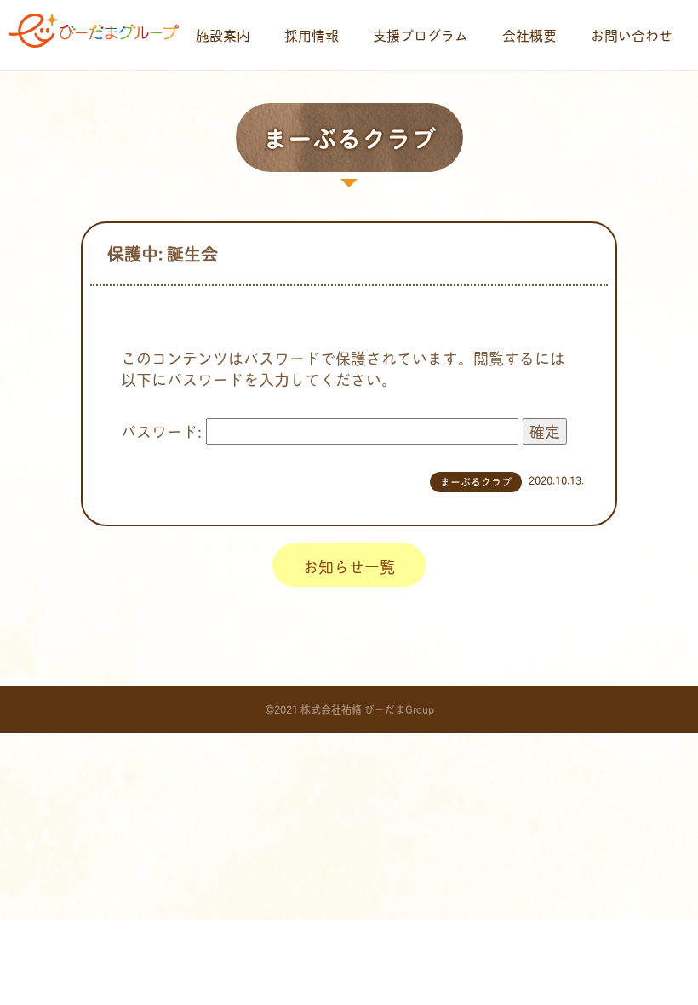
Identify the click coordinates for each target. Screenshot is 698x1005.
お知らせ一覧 (349, 566)
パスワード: (163, 431)
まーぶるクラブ (476, 482)
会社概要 (529, 34)
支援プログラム (420, 34)
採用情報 (311, 34)
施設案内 (223, 34)
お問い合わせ (631, 34)
